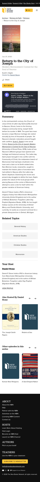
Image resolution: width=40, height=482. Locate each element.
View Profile (7, 288)
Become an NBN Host (10, 434)
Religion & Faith (16, 18)
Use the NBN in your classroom (13, 455)
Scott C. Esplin (18, 141)
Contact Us (6, 419)
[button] (30, 298)
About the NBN (7, 405)
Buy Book (8, 85)
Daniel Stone (15, 75)
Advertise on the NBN (10, 413)
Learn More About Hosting (12, 428)
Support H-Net (17, 3)
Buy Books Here (29, 3)
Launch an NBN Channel (11, 437)
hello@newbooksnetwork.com (13, 466)
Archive (5, 18)
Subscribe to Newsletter (15, 461)
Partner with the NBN (10, 410)
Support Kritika (7, 3)
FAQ (3, 407)
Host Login (6, 431)
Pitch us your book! (9, 445)
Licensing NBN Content (11, 416)
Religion (26, 18)
